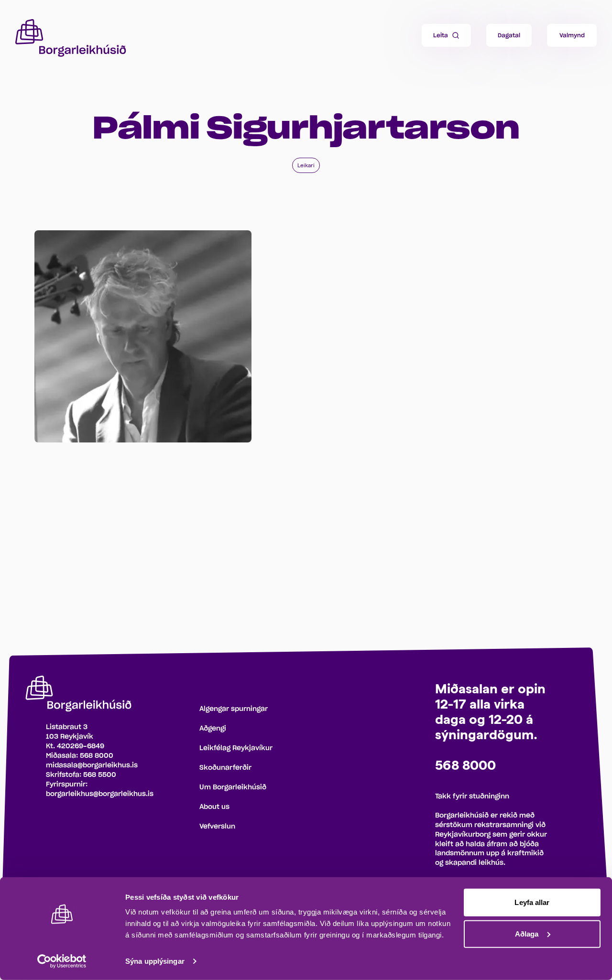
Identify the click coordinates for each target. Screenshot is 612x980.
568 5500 (99, 775)
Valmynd (572, 35)
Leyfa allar (531, 902)
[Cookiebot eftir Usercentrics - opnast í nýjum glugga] (62, 961)
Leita (440, 35)
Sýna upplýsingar (155, 961)
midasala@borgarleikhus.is (92, 765)
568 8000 (96, 756)
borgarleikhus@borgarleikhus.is (99, 794)
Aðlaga (527, 933)
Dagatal (509, 35)
